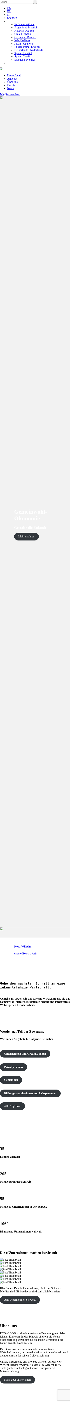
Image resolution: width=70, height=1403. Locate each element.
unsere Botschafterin (25, 953)
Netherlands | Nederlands (28, 50)
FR (9, 11)
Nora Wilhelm (22, 946)
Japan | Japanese (23, 43)
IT (8, 14)
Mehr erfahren (26, 536)
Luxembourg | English (27, 46)
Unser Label (14, 75)
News (10, 88)
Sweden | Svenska (24, 59)
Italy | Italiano (22, 40)
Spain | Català (22, 56)
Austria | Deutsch (24, 30)
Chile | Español (23, 33)
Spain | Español (23, 53)
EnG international (24, 24)
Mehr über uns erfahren (17, 1379)
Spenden (12, 17)
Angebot (12, 78)
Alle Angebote (12, 1106)
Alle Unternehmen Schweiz (20, 1299)
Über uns (12, 81)
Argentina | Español (25, 27)
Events (11, 85)
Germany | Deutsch (25, 37)
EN (9, 8)
